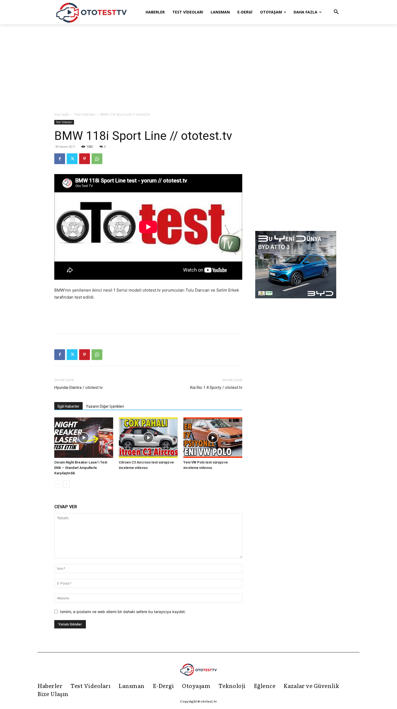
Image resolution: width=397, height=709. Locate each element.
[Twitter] (72, 158)
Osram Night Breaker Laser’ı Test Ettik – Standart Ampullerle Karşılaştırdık (80, 467)
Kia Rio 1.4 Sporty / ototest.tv (216, 387)
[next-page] (66, 483)
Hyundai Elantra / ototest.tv (78, 387)
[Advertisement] (198, 68)
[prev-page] (57, 483)
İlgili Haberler (68, 406)
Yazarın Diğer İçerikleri (105, 406)
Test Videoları (84, 114)
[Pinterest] (84, 158)
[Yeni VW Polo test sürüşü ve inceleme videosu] (212, 437)
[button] (336, 12)
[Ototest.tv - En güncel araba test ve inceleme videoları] (91, 12)
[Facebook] (59, 158)
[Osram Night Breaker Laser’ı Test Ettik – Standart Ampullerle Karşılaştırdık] (83, 437)
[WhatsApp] (97, 158)
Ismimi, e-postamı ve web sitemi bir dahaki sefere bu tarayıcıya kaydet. (123, 611)
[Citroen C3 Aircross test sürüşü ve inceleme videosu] (148, 437)
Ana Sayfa (61, 114)
